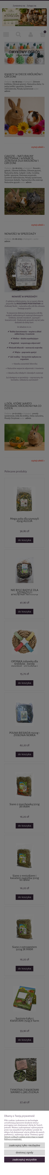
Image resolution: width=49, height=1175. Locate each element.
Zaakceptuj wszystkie (24, 1159)
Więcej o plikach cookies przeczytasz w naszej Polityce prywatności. (24, 1138)
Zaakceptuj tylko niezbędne (24, 1145)
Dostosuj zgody (24, 1152)
